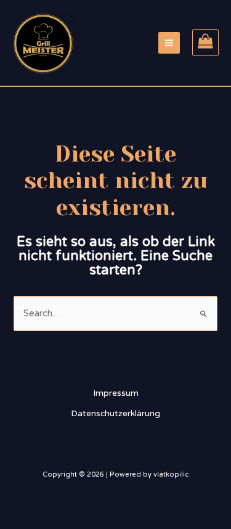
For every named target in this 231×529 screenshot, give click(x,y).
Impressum (116, 393)
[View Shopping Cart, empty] (205, 42)
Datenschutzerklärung (115, 413)
